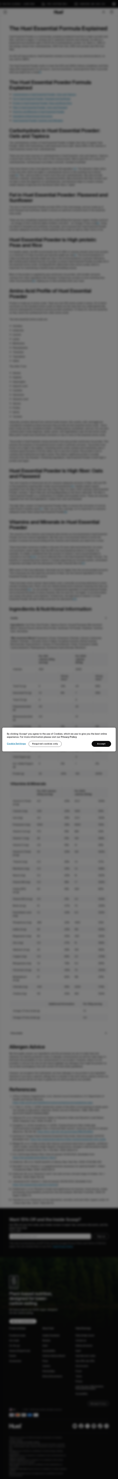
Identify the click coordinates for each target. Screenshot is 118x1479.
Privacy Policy (69, 737)
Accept (101, 744)
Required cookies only (45, 744)
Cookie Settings (16, 744)
